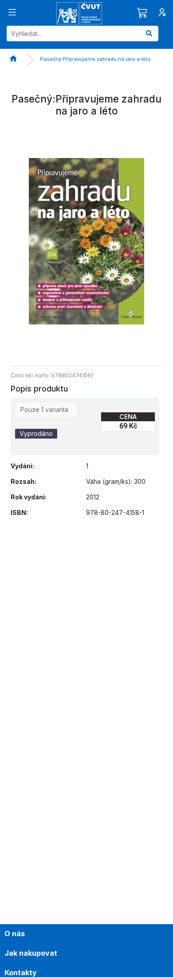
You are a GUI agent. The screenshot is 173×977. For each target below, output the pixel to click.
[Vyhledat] (149, 33)
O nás (14, 933)
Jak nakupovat (30, 953)
